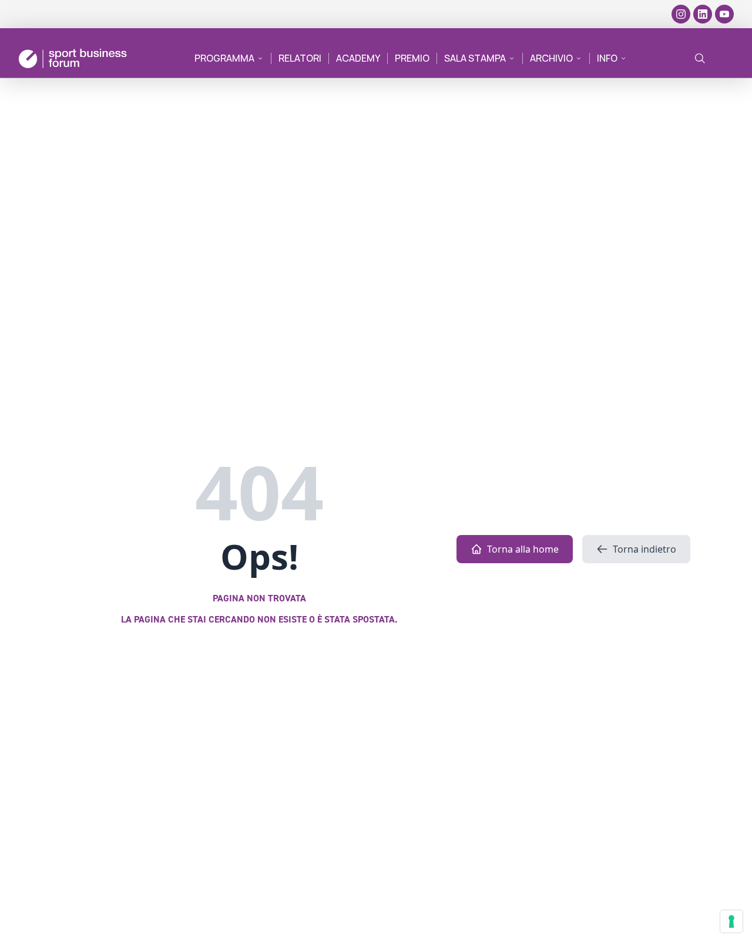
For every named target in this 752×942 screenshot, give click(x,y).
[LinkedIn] (702, 14)
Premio (412, 58)
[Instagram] (681, 14)
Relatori (299, 58)
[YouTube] (724, 14)
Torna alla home (523, 549)
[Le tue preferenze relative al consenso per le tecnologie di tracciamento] (731, 921)
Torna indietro (644, 549)
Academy (358, 58)
